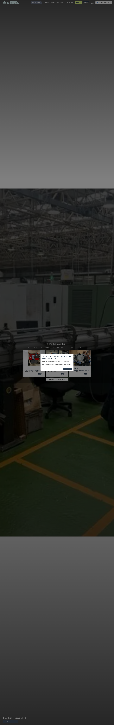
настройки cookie (57, 369)
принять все (67, 369)
